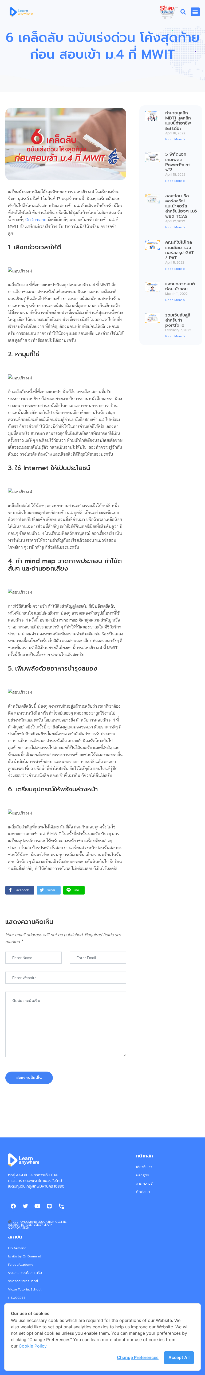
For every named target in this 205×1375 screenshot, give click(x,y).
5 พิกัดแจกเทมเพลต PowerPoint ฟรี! (177, 162)
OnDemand (35, 219)
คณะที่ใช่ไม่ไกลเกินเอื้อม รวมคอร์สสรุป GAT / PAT (179, 250)
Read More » (175, 139)
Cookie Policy (33, 1346)
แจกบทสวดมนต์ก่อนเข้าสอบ (180, 286)
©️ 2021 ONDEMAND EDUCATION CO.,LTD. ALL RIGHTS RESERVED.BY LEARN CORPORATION (37, 1225)
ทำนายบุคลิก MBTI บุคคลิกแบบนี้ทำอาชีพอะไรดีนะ (178, 121)
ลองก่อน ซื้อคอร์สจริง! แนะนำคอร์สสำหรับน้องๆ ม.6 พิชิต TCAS (181, 206)
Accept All (179, 1357)
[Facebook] (13, 1206)
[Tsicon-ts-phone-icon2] (61, 1206)
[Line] (49, 1206)
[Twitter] (25, 1206)
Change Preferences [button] (138, 1357)
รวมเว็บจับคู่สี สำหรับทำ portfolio (177, 320)
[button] (195, 11)
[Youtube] (37, 1206)
